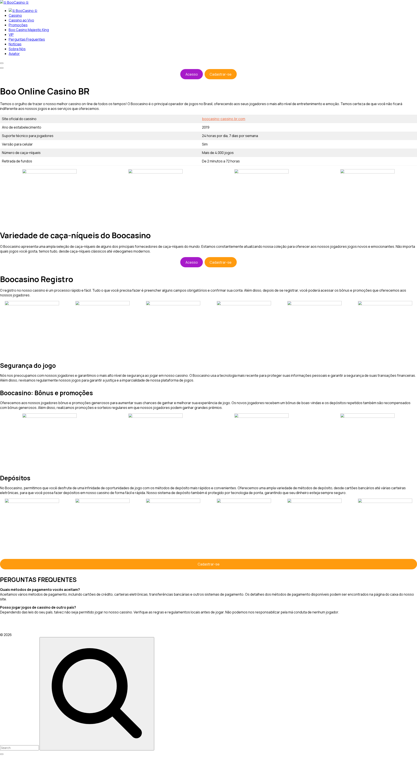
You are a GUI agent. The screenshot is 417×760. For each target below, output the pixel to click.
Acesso (191, 74)
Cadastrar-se (221, 74)
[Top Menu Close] (1, 63)
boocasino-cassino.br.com (223, 118)
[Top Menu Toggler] (1, 68)
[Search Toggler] (1, 754)
